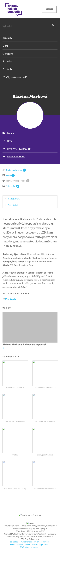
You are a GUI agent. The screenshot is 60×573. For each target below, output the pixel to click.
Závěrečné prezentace (29, 547)
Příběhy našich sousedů (15, 77)
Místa (5, 45)
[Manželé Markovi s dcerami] (45, 473)
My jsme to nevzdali (41, 541)
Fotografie (10, 186)
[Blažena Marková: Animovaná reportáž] (30, 327)
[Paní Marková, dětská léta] (45, 406)
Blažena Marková (16, 156)
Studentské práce (14, 169)
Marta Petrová (14, 198)
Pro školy (7, 69)
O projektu (8, 53)
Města (10, 133)
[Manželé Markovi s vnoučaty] (15, 473)
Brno (9, 140)
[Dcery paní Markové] (45, 440)
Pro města (8, 61)
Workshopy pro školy (40, 544)
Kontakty (7, 37)
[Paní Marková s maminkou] (15, 406)
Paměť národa (26, 541)
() (3, 347)
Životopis (10, 299)
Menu (49, 9)
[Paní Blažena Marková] (15, 373)
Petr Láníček (13, 205)
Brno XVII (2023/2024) (19, 148)
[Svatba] (15, 440)
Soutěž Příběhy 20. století (20, 544)
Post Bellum (13, 541)
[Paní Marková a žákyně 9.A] (45, 373)
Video (8, 175)
